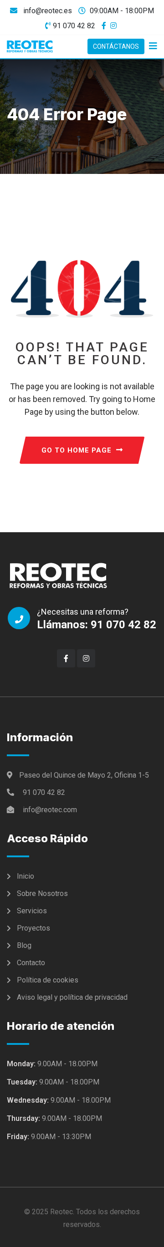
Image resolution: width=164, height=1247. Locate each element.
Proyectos (33, 928)
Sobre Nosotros (42, 893)
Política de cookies (47, 980)
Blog (24, 945)
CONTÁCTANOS (116, 46)
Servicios (32, 910)
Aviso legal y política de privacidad (72, 997)
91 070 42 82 (74, 25)
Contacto (31, 962)
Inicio (25, 876)
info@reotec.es (46, 10)
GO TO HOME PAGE (76, 450)
